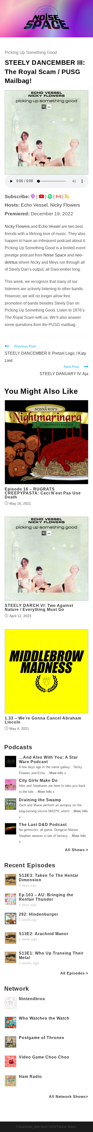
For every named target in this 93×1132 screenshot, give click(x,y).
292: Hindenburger (38, 914)
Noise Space (54, 255)
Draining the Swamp (40, 800)
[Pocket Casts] (58, 196)
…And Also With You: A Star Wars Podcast (48, 759)
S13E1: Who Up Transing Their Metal (51, 955)
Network (16, 988)
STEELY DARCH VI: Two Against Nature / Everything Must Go (39, 608)
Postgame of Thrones (41, 1038)
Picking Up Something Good (31, 52)
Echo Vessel (34, 205)
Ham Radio (30, 1076)
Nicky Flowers (65, 205)
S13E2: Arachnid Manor (43, 934)
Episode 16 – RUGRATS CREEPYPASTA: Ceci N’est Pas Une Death (43, 493)
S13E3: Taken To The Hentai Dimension (48, 877)
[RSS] (67, 196)
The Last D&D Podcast (43, 824)
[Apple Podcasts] (33, 196)
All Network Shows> (68, 1096)
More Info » (57, 773)
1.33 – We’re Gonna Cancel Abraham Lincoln (43, 720)
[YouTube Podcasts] (41, 196)
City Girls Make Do (38, 780)
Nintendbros (32, 999)
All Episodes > (74, 973)
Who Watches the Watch (44, 1018)
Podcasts (18, 747)
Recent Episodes (30, 865)
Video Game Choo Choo (44, 1057)
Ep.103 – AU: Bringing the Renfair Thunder (46, 897)
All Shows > (76, 850)
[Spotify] (50, 196)
